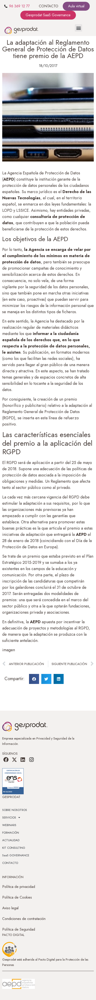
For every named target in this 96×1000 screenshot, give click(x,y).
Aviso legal (10, 908)
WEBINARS (9, 825)
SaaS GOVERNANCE (15, 855)
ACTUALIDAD (10, 840)
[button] (78, 28)
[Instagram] (31, 759)
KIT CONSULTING (13, 848)
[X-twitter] (14, 759)
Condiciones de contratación (24, 918)
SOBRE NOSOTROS (14, 810)
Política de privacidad (18, 886)
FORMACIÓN (10, 833)
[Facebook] (5, 759)
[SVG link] (18, 984)
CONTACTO (48, 6)
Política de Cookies (17, 897)
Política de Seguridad (18, 929)
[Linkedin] (22, 759)
